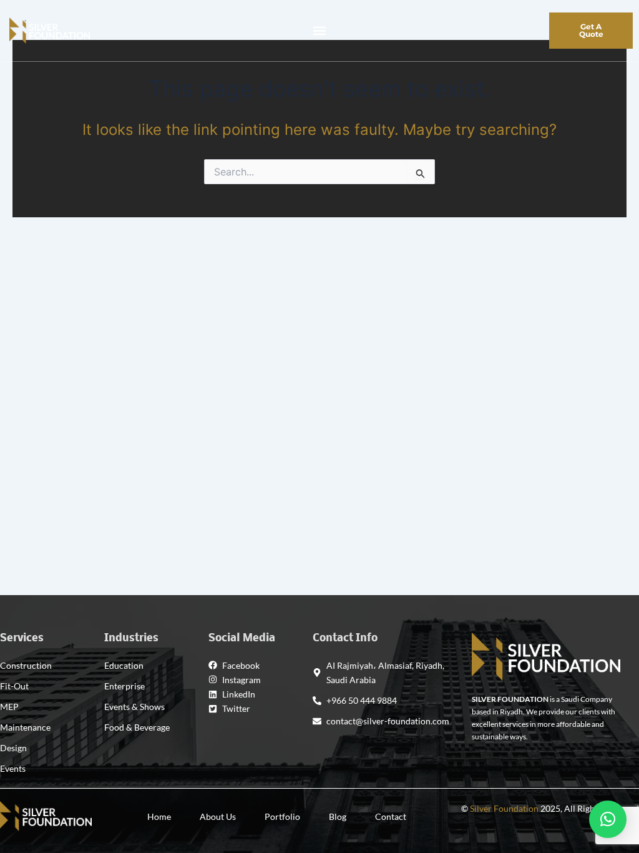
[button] (319, 31)
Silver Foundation (504, 808)
